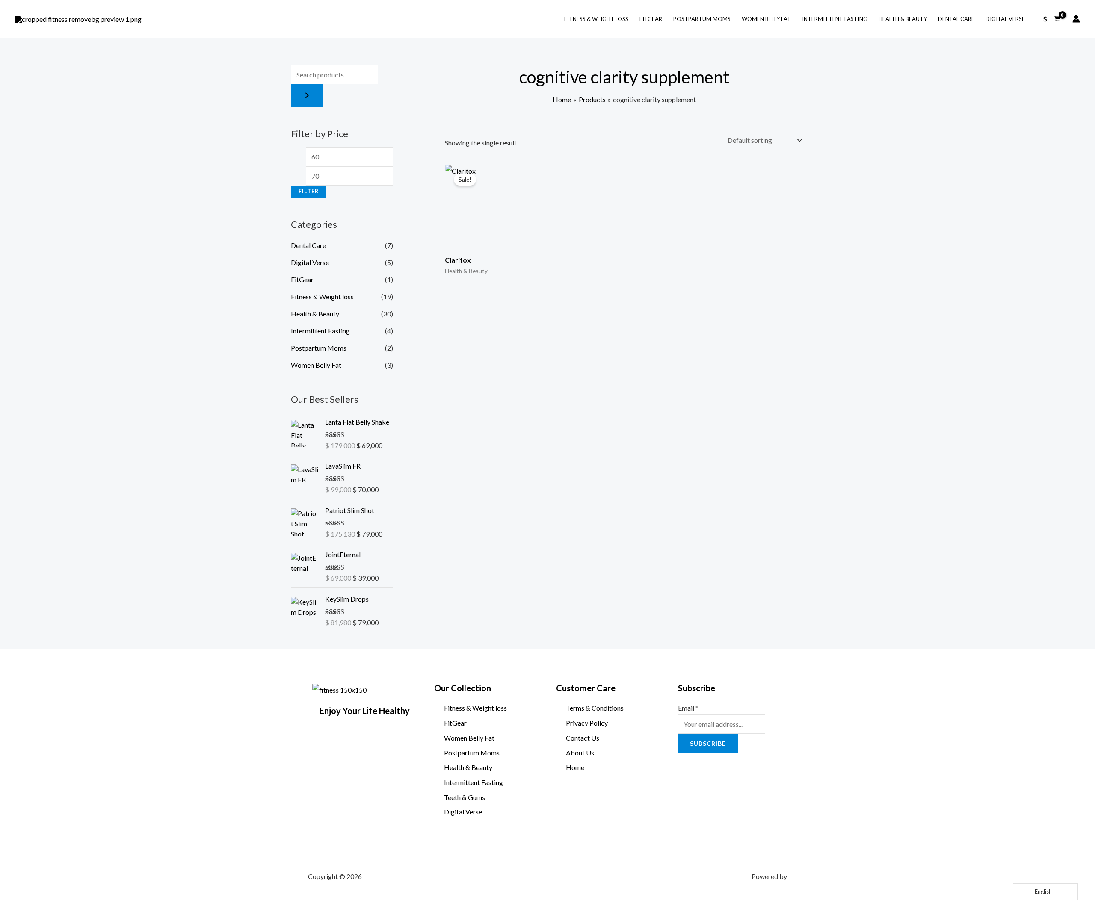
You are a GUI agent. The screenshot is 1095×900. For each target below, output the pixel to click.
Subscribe (696, 688)
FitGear (650, 18)
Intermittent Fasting (834, 18)
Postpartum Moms (702, 18)
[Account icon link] (1076, 19)
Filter (309, 191)
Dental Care (956, 18)
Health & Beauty (903, 18)
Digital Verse (1005, 18)
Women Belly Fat (766, 18)
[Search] (307, 95)
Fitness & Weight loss (596, 18)
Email (688, 708)
